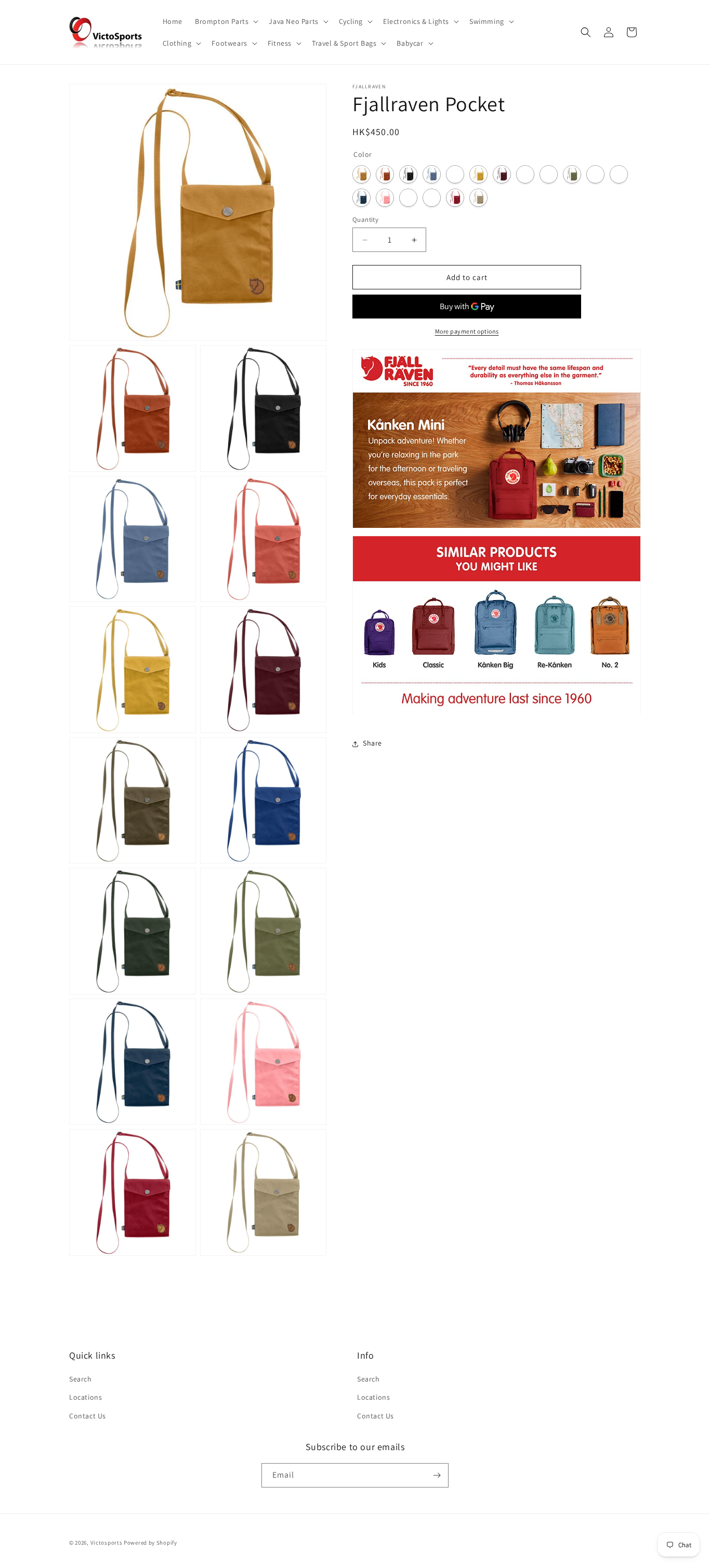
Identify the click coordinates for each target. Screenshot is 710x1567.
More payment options (467, 332)
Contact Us (87, 1415)
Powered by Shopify (150, 1542)
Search (80, 1379)
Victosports (106, 1542)
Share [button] (372, 743)
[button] (225, 21)
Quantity (365, 219)
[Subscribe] (436, 1475)
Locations (85, 1397)
